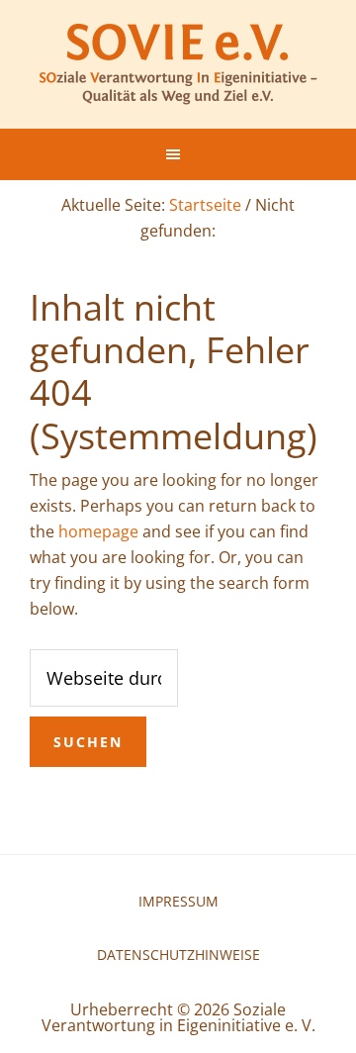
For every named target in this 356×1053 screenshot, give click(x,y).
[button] (178, 154)
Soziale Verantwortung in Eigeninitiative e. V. (178, 1017)
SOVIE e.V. (178, 64)
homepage (98, 531)
